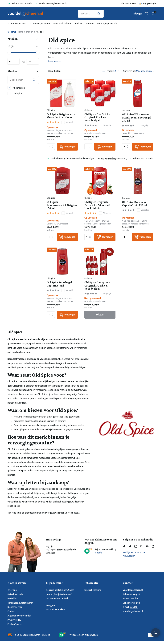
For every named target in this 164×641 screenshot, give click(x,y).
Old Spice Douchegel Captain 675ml (59, 284)
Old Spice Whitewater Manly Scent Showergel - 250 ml (137, 117)
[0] (152, 14)
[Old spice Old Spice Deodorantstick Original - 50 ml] (62, 181)
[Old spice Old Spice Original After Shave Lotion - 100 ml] (62, 93)
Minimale (14, 61)
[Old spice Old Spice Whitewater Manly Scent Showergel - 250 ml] (137, 93)
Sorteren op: (129, 71)
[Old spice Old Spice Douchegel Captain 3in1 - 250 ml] (137, 181)
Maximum (33, 61)
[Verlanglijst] (146, 13)
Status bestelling (92, 590)
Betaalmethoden (16, 594)
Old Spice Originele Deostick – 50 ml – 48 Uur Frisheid (97, 205)
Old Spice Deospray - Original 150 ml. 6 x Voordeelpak (97, 285)
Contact (11, 611)
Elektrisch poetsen (84, 23)
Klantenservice (128, 3)
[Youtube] (147, 546)
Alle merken (18, 88)
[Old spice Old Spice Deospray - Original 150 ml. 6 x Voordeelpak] (99, 261)
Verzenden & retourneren (20, 603)
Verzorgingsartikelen (107, 23)
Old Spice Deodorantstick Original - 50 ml (62, 205)
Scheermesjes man (17, 23)
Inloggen (50, 605)
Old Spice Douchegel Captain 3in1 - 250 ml (134, 204)
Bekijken (100, 314)
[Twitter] (130, 546)
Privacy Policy (14, 620)
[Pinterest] (141, 546)
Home (20, 32)
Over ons (12, 590)
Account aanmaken (55, 609)
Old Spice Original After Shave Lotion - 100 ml (62, 116)
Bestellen (12, 598)
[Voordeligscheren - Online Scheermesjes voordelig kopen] (28, 13)
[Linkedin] (153, 546)
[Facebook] (124, 546)
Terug (13, 32)
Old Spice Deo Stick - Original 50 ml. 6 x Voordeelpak (97, 117)
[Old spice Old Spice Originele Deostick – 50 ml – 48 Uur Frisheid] (99, 181)
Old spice (17, 93)
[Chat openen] (155, 632)
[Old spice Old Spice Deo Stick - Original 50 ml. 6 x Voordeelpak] (99, 93)
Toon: (110, 71)
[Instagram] (135, 546)
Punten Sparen (15, 624)
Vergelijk (69, 122)
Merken (29, 32)
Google (152, 3)
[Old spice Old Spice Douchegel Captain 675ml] (62, 261)
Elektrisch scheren (62, 23)
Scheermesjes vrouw (39, 23)
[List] (103, 71)
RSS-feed (45, 635)
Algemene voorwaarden (19, 615)
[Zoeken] (99, 13)
